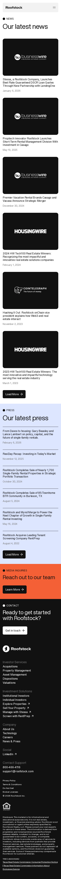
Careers (8, 737)
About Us (8, 729)
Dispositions (10, 678)
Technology (10, 733)
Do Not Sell (8, 788)
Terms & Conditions (12, 784)
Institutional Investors (16, 695)
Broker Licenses (10, 792)
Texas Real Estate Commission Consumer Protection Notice (30, 862)
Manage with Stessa (15, 712)
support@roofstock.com (18, 771)
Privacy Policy (9, 780)
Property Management (17, 670)
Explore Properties (14, 703)
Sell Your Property (14, 708)
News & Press (11, 741)
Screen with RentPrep (16, 716)
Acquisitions (10, 666)
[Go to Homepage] (17, 648)
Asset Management (15, 674)
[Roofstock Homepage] (13, 7)
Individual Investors (14, 699)
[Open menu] (54, 7)
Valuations (9, 682)
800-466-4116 (11, 767)
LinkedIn (8, 754)
